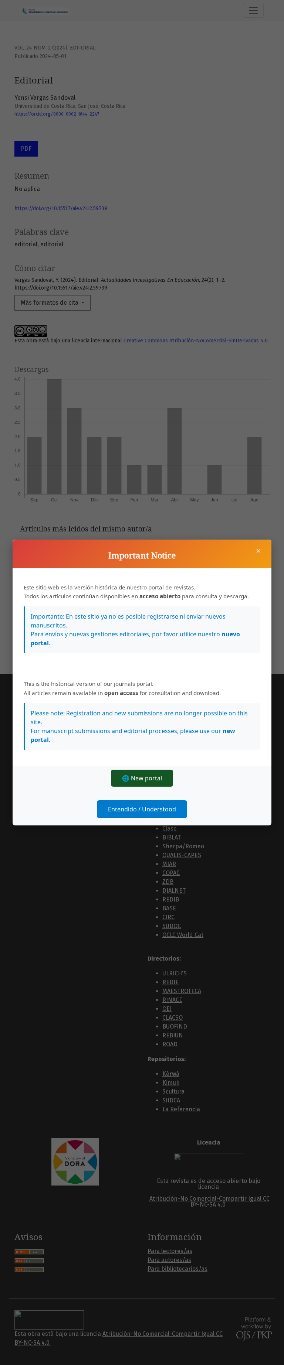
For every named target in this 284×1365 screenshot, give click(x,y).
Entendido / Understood (142, 809)
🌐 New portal (142, 778)
